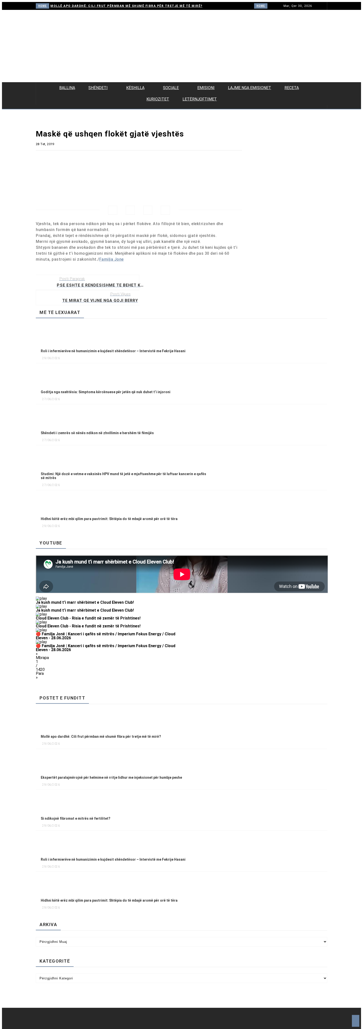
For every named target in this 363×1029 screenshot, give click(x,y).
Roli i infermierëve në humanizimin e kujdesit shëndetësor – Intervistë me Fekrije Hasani (113, 351)
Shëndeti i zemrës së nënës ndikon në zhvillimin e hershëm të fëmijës (97, 433)
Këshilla (135, 87)
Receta (291, 87)
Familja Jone (111, 259)
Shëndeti (98, 87)
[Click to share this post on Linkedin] (165, 210)
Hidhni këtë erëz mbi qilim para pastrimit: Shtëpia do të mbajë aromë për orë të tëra (109, 519)
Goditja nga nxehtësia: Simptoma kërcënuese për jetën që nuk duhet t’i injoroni (105, 392)
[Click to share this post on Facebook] (112, 210)
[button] (109, 600)
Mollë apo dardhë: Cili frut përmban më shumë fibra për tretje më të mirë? (126, 6)
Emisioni (206, 87)
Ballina (67, 87)
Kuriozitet (157, 99)
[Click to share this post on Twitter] (130, 210)
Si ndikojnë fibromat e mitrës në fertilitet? (75, 818)
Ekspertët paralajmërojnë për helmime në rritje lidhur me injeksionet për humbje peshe (111, 777)
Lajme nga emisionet (249, 87)
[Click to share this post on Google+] (147, 210)
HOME (42, 5)
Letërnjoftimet (199, 99)
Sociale (171, 87)
